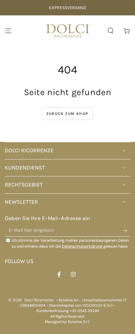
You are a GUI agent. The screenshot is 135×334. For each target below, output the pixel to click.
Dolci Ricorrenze (38, 300)
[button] (110, 30)
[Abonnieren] (126, 230)
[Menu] (8, 30)
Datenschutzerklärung (82, 246)
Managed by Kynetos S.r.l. (67, 321)
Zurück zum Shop (67, 113)
